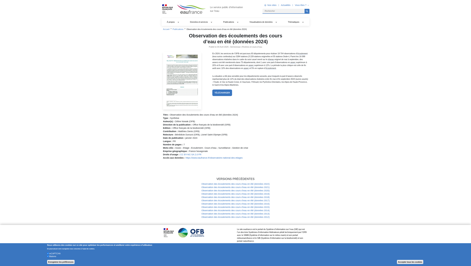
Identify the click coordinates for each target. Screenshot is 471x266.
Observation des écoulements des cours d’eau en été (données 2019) (235, 194)
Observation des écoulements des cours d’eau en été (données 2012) (235, 217)
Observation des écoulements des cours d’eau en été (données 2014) (235, 210)
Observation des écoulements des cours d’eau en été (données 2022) (235, 184)
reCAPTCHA (55, 253)
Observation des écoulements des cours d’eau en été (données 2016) (235, 204)
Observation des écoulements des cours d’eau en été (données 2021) (235, 187)
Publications (178, 29)
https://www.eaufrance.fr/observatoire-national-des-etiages (214, 158)
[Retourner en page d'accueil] (191, 9)
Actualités (285, 5)
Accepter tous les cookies (410, 262)
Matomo (52, 256)
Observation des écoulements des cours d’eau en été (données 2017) (235, 200)
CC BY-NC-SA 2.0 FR (190, 154)
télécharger (222, 93)
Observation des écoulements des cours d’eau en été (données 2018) (235, 197)
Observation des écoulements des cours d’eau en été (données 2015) (235, 207)
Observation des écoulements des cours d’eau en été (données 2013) (235, 214)
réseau (271, 59)
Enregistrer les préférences (60, 262)
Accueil (166, 29)
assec (293, 62)
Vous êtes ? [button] (301, 5)
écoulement (302, 53)
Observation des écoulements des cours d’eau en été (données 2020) (235, 190)
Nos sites (271, 5)
